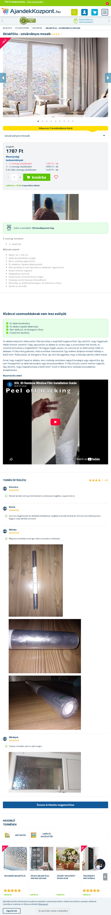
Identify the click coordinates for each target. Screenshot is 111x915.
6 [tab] (59, 120)
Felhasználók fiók (84, 14)
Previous (2, 20)
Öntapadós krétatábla (89, 877)
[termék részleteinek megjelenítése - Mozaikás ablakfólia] (15, 859)
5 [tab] (55, 120)
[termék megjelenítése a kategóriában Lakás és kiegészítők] (34, 835)
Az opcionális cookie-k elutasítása (53, 910)
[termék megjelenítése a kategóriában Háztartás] (7, 835)
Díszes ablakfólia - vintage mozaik (40, 877)
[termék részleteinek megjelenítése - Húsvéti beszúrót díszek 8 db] (68, 859)
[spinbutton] (14, 177)
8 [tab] (68, 120)
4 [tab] (51, 120)
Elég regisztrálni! (35, 1)
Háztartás (20, 835)
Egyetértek (12, 910)
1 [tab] (38, 120)
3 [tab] (46, 120)
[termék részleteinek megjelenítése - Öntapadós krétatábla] (94, 859)
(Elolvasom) (43, 904)
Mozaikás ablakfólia (14, 876)
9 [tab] (72, 120)
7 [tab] (64, 120)
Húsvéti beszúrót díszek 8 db (66, 877)
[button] (20, 177)
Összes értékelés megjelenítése (55, 805)
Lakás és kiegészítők (47, 835)
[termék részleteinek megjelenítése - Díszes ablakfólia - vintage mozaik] (41, 859)
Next (109, 20)
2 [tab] (42, 120)
